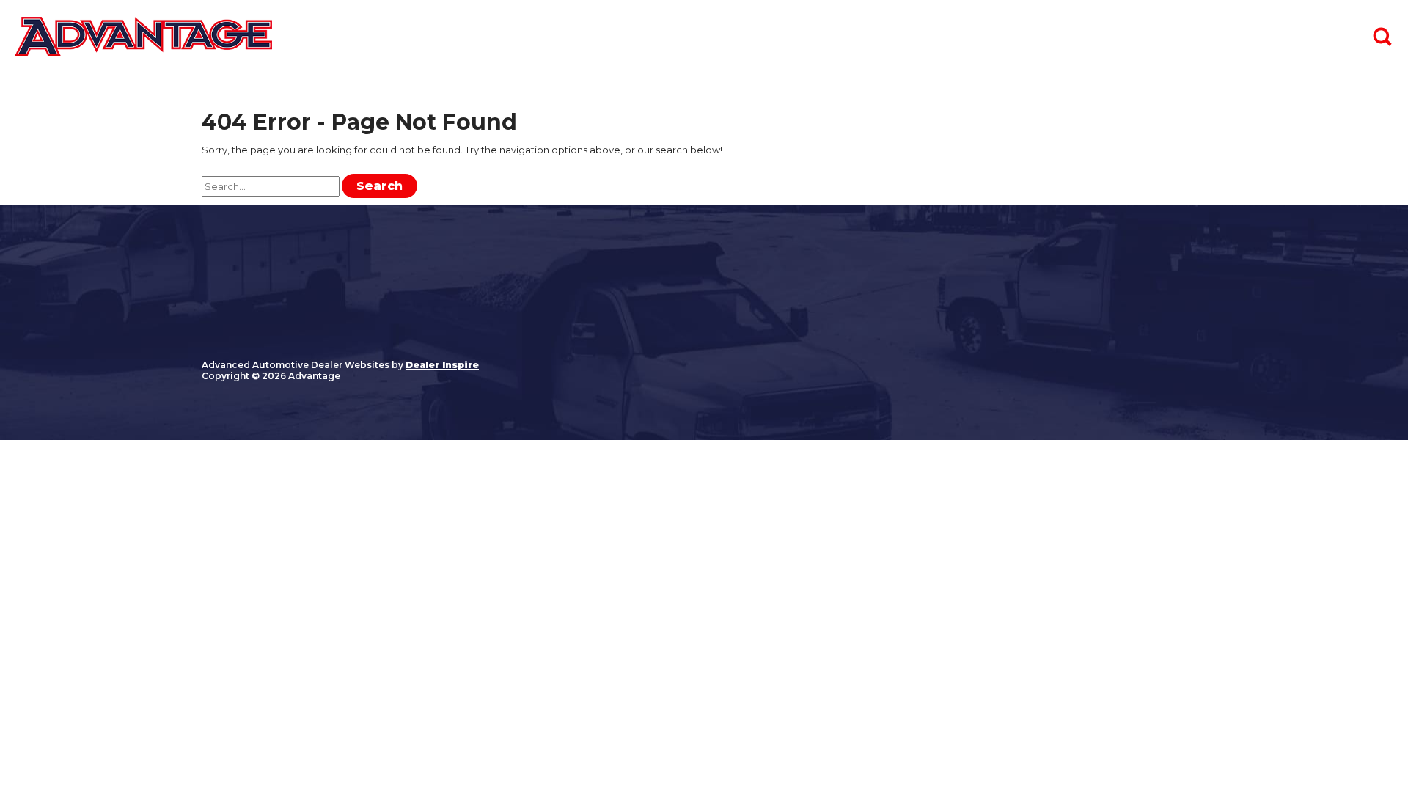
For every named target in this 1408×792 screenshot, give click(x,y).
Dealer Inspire (442, 364)
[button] (1382, 37)
